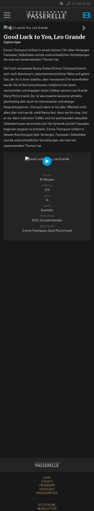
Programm (47, 485)
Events (47, 481)
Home (47, 478)
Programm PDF (47, 493)
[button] (10, 27)
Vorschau (47, 489)
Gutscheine (47, 505)
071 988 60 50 (80, 4)
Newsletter (47, 509)
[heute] (86, 14)
